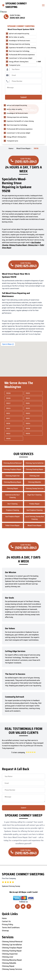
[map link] (3, 5)
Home (11, 148)
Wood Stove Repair (23, 148)
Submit (23, 97)
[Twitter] (23, 906)
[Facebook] (28, 906)
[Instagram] (17, 906)
